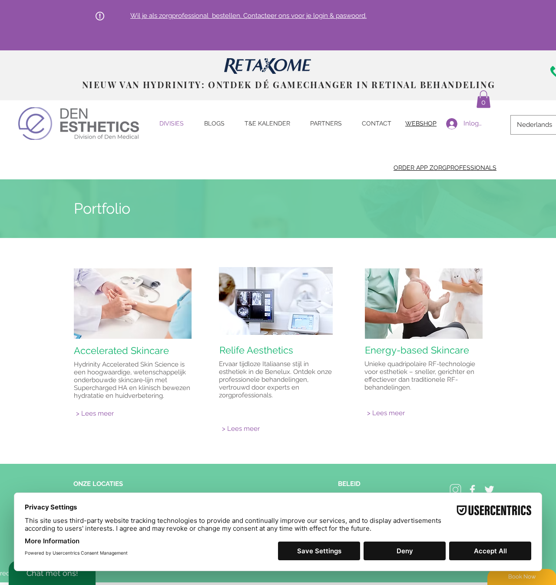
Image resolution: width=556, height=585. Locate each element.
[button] (483, 99)
